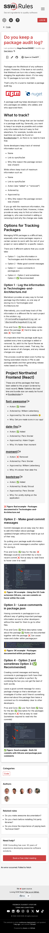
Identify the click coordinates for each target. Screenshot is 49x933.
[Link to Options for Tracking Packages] (23, 229)
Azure (25, 928)
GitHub (32, 928)
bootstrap (12, 477)
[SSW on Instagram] (23, 911)
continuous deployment (27, 922)
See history (8, 51)
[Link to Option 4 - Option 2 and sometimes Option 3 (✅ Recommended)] (28, 667)
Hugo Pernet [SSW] (25, 48)
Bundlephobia (10, 138)
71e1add (33, 924)
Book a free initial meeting (24, 858)
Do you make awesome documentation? (23, 815)
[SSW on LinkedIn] (13, 911)
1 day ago (16, 924)
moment (11, 451)
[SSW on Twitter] (32, 911)
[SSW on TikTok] (42, 911)
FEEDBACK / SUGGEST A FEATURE (24, 904)
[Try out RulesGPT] (4, 20)
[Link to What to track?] (31, 115)
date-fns (12, 426)
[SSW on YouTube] (8, 911)
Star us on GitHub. (32, 892)
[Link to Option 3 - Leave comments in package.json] (28, 608)
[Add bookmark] (7, 57)
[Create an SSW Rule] (11, 20)
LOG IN (42, 20)
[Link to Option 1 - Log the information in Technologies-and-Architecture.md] (28, 292)
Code (6, 773)
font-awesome (16, 401)
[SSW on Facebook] (18, 911)
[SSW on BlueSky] (37, 911)
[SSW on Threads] (27, 911)
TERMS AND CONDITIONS (24, 907)
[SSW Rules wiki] (17, 20)
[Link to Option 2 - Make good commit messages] (20, 522)
